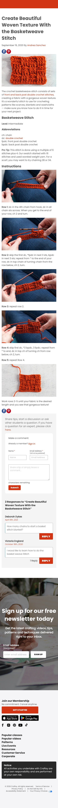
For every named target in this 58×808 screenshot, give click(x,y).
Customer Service (13, 753)
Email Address (37, 452)
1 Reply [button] (34, 560)
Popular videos (11, 738)
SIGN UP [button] (38, 654)
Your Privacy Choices (38, 791)
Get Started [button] (20, 710)
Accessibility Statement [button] (16, 791)
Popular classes (12, 735)
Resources (8, 749)
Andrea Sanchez (36, 45)
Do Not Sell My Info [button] (35, 789)
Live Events (9, 746)
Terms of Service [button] (42, 786)
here (8, 430)
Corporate (8, 756)
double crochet (14, 138)
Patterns (7, 742)
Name (11, 451)
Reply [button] (46, 536)
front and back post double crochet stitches (29, 94)
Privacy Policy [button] (17, 789)
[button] (4, 51)
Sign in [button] (31, 443)
